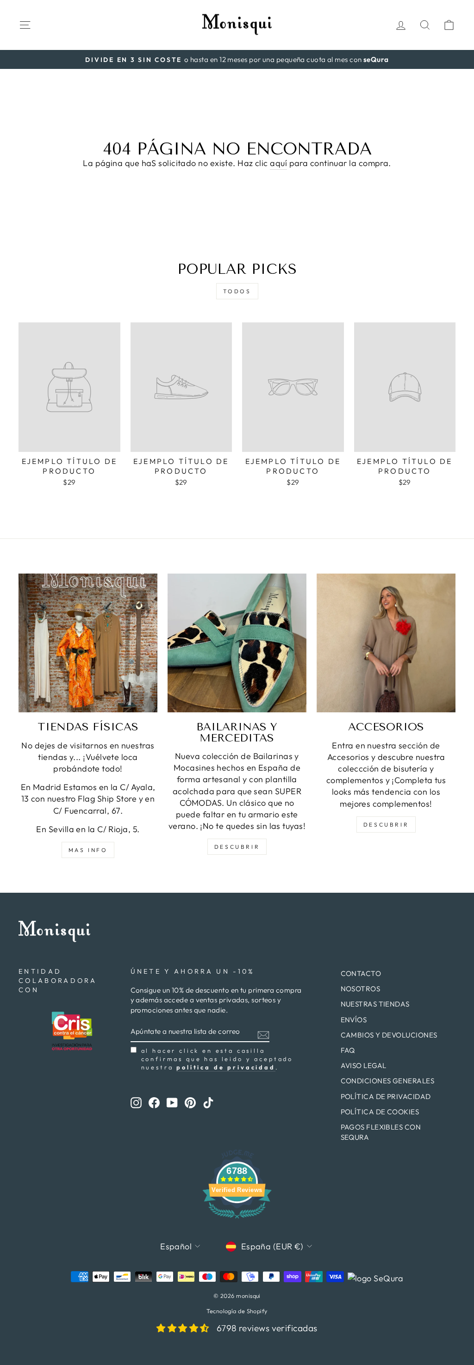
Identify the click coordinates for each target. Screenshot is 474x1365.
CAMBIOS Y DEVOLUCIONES (389, 1035)
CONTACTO (361, 973)
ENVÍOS (354, 1019)
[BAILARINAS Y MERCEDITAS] (237, 643)
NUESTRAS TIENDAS (375, 1004)
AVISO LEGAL (364, 1065)
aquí (278, 163)
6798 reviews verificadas (267, 1328)
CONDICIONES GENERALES (387, 1080)
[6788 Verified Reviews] (237, 1219)
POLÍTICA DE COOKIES (380, 1111)
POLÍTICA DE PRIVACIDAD (386, 1096)
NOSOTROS (360, 988)
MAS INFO (88, 849)
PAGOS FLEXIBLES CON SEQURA (381, 1132)
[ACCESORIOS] (386, 643)
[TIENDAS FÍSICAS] (88, 643)
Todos (237, 291)
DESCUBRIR (237, 846)
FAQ (348, 1050)
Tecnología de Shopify (236, 1311)
